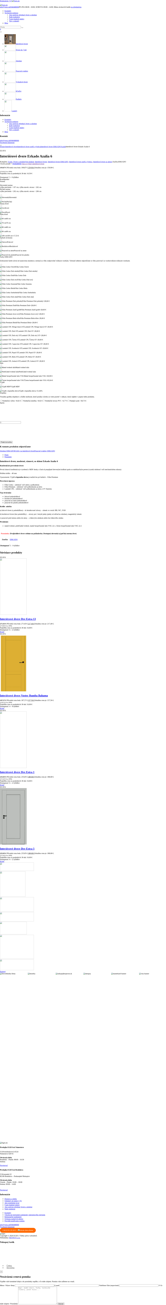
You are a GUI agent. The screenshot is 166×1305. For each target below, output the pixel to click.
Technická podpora (11, 13)
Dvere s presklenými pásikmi (23, 162)
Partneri (3, 972)
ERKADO (14, 539)
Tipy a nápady (14, 21)
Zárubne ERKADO (7, 451)
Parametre (8, 457)
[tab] (85, 455)
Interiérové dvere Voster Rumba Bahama (24, 695)
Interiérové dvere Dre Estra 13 (18, 618)
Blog (6, 23)
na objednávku (76, 7)
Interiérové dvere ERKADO (51, 147)
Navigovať (4, 1165)
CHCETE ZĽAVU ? (10, 1230)
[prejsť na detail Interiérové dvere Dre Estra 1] (13, 767)
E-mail (57, 1285)
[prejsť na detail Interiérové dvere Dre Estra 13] (13, 614)
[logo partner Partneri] (17, 870)
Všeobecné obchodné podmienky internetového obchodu (25, 1215)
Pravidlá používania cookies (15, 1221)
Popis (6, 455)
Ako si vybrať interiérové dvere (33, 164)
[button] (2, 632)
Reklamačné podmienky (13, 1217)
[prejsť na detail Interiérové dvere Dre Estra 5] (13, 844)
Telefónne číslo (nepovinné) (109, 1285)
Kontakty (8, 11)
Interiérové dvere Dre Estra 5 (17, 848)
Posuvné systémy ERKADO (44, 451)
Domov (2, 147)
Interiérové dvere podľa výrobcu (29, 147)
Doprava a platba (11, 1199)
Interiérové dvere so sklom (102, 162)
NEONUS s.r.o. (14, 1238)
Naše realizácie (14, 17)
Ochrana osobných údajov (14, 1219)
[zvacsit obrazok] (13, 149)
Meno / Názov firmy (7, 1285)
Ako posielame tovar (12, 1203)
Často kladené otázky (16, 19)
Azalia (63, 147)
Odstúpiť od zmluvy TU (13, 1201)
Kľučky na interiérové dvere (24, 451)
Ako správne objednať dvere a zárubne (23, 15)
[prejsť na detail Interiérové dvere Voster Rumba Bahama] (13, 691)
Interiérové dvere (11, 147)
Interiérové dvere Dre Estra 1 (17, 772)
